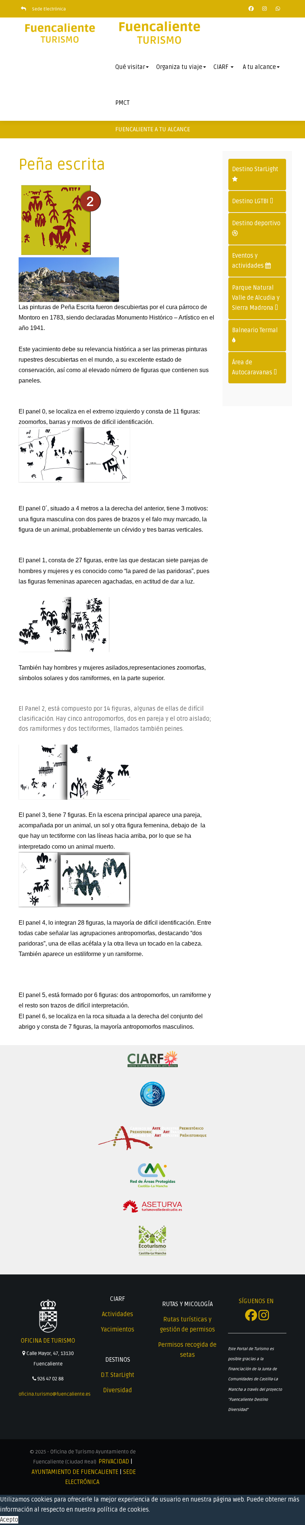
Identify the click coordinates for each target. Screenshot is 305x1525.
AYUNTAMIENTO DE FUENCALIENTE (75, 1472)
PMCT (122, 103)
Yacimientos (117, 1329)
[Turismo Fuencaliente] (59, 33)
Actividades (117, 1314)
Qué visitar (130, 67)
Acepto (9, 1520)
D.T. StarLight (117, 1375)
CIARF (222, 67)
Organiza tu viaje (179, 67)
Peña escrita (62, 164)
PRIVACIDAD (114, 1461)
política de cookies (123, 1509)
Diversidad (117, 1390)
